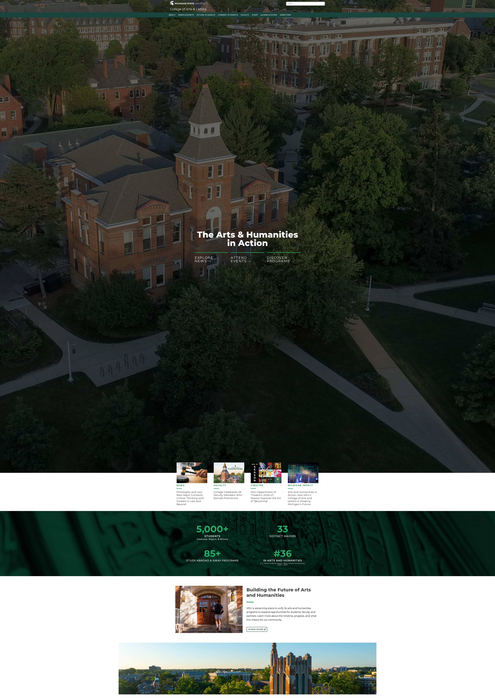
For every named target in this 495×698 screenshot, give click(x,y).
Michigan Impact (300, 485)
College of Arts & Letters (188, 9)
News (181, 485)
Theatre (257, 485)
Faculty (220, 485)
